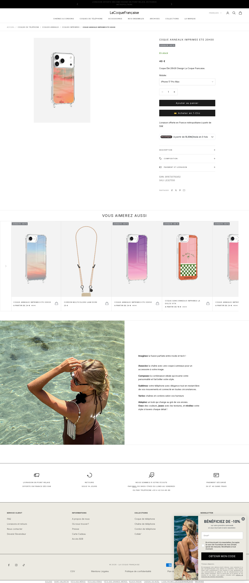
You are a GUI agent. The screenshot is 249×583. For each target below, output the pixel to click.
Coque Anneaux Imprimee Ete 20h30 (99, 27)
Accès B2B (77, 538)
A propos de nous (81, 519)
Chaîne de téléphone (145, 524)
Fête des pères (95, 582)
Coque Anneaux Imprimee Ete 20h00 (32, 302)
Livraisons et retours (17, 524)
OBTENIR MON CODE (222, 556)
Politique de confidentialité (138, 571)
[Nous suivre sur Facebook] (8, 565)
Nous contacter (14, 529)
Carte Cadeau (79, 534)
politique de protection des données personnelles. (222, 575)
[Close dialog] (243, 519)
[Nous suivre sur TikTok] (23, 565)
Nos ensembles (136, 19)
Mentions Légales (100, 571)
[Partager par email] (184, 190)
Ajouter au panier (187, 103)
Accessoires (115, 19)
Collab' (138, 534)
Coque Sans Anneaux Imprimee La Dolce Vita (182, 302)
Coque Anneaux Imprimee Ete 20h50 (133, 302)
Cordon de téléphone (145, 529)
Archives (155, 19)
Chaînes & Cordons (63, 19)
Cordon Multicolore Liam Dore (80, 302)
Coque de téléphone (145, 519)
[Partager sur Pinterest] (180, 190)
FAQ (9, 519)
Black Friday (135, 582)
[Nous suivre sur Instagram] (16, 565)
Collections (172, 19)
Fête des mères (78, 582)
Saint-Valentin (61, 582)
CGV (72, 571)
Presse (75, 529)
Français (214, 13)
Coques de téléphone (91, 19)
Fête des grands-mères (116, 582)
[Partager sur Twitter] (176, 190)
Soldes (48, 582)
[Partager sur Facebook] (172, 190)
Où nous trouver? (80, 524)
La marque (190, 19)
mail (134, 486)
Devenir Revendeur (16, 534)
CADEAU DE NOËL (152, 582)
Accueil (11, 27)
